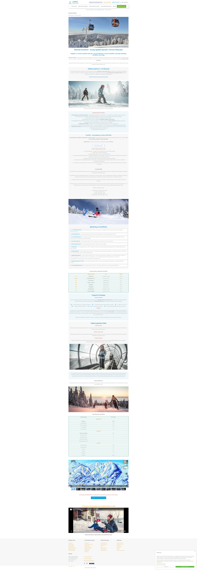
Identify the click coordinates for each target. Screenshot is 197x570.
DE (71, 566)
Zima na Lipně (116, 2)
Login (101, 546)
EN (69, 566)
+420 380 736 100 (88, 556)
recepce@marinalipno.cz (89, 560)
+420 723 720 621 (124, 2)
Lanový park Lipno (87, 549)
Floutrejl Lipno (87, 551)
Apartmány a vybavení (83, 6)
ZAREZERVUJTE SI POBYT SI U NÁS (98, 497)
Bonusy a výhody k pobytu (120, 550)
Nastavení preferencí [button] (161, 564)
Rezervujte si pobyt (121, 6)
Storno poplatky (119, 546)
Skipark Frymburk (71, 544)
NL (73, 566)
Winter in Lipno (103, 545)
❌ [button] (194, 551)
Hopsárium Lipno (87, 545)
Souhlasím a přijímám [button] (185, 566)
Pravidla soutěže (103, 549)
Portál (118, 549)
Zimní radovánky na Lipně (106, 6)
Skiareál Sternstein (71, 546)
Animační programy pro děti (89, 544)
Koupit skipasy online (98, 145)
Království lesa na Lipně (88, 546)
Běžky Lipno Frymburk (71, 549)
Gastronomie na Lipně (104, 550)
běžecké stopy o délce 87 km (119, 125)
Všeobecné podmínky (120, 544)
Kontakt (114, 6)
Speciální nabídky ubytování (96, 2)
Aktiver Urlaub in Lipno (104, 544)
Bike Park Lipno (87, 550)
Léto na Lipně (107, 2)
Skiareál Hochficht (71, 545)
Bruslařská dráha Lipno (71, 550)
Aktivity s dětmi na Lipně (94, 6)
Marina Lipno (74, 6)
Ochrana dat (119, 545)
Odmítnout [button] (166, 566)
